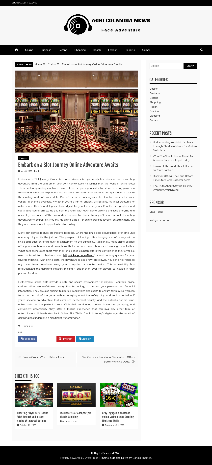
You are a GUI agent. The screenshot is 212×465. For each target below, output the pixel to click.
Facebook (29, 338)
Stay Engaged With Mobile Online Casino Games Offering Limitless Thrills (118, 416)
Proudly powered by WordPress (79, 457)
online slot (27, 326)
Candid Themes (141, 457)
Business (46, 50)
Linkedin (86, 338)
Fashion (112, 50)
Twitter (48, 338)
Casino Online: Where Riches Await (44, 357)
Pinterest (66, 338)
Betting (62, 50)
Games (146, 50)
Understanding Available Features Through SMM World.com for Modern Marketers (175, 146)
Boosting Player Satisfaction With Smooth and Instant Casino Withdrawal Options (32, 416)
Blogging (130, 50)
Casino (29, 50)
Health (97, 50)
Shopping (80, 50)
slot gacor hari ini (159, 220)
